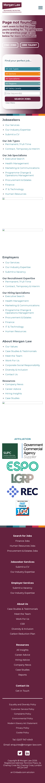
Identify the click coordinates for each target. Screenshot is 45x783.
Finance (9, 184)
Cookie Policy (22, 732)
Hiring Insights (13, 393)
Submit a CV (12, 134)
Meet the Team (13, 356)
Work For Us (12, 360)
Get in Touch (22, 691)
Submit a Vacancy (15, 271)
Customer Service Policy (22, 709)
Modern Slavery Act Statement (22, 723)
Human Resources (15, 194)
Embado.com (19, 772)
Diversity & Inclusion (16, 369)
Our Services (12, 125)
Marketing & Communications (22, 168)
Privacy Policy (22, 728)
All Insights (22, 650)
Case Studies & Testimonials (21, 351)
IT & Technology (14, 189)
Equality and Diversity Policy (22, 704)
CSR (22, 624)
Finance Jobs (22, 541)
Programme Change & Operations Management (19, 174)
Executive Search (14, 158)
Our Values (11, 346)
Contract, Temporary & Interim (22, 148)
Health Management (17, 163)
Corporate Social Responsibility (22, 365)
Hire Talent (29, 45)
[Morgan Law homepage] (11, 7)
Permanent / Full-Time (18, 144)
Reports (22, 675)
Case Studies (12, 398)
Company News (14, 384)
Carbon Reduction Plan (22, 634)
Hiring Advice (22, 660)
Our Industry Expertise (18, 129)
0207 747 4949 (25, 739)
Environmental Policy (22, 718)
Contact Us (11, 374)
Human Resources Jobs (22, 546)
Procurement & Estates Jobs (22, 551)
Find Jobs (10, 45)
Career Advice (13, 389)
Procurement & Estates (18, 180)
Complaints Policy (22, 714)
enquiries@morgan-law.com (26, 744)
